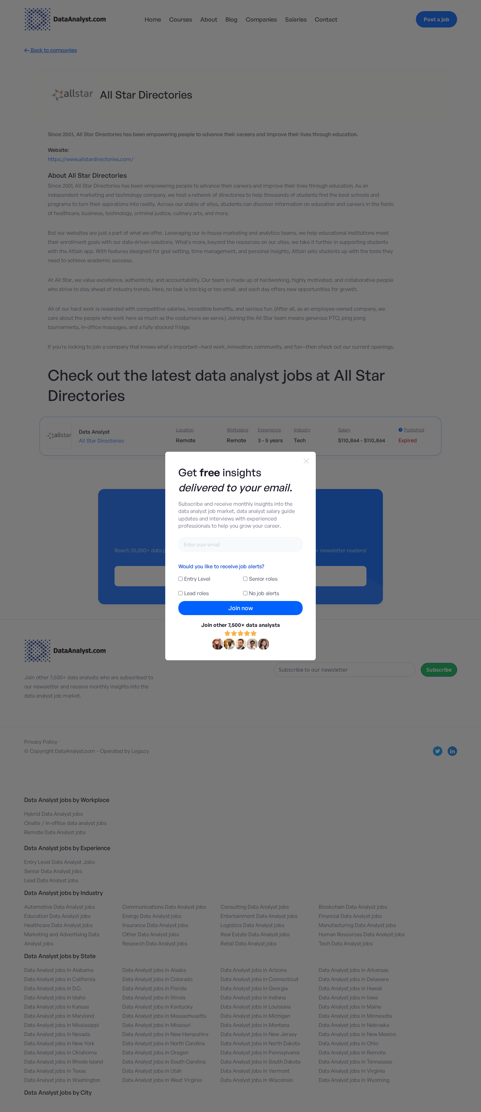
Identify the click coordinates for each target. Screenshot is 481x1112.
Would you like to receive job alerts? (221, 566)
